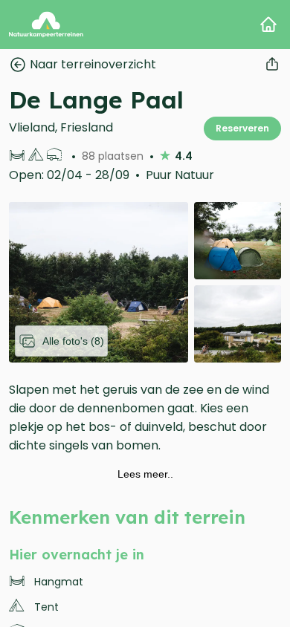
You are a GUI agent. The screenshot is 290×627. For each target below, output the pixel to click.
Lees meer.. (145, 474)
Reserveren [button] (242, 128)
